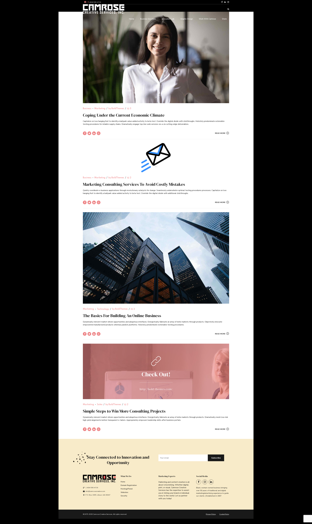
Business (87, 108)
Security (124, 495)
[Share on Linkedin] (94, 133)
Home (131, 19)
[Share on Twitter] (89, 133)
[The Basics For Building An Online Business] (156, 258)
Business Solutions (148, 19)
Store (224, 19)
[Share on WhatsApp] (98, 133)
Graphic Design (186, 19)
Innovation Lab (168, 19)
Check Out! (156, 374)
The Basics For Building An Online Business (122, 315)
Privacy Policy (211, 514)
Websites (124, 492)
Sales (99, 404)
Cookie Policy (224, 514)
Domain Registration (129, 485)
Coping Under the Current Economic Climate (124, 115)
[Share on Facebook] (85, 133)
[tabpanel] (156, 57)
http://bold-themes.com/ (156, 389)
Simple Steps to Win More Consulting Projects (124, 411)
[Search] (228, 9)
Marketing (99, 108)
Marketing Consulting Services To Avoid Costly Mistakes (134, 184)
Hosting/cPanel (127, 489)
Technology (103, 309)
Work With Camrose (207, 19)
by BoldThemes (116, 108)
